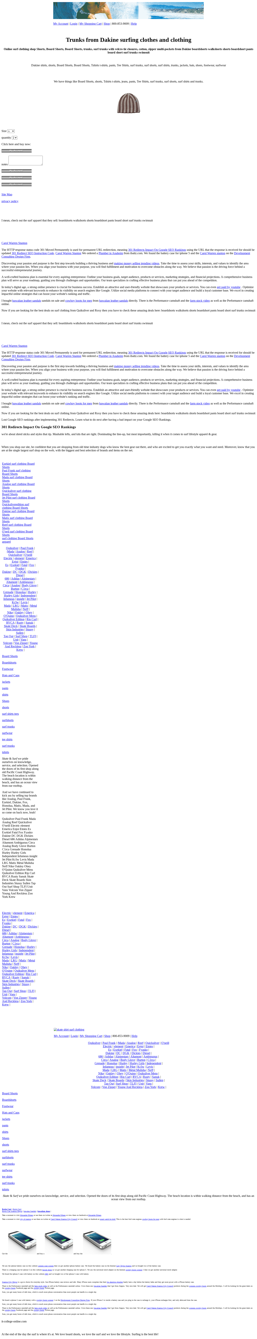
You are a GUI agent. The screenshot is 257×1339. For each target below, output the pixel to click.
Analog (20, 551)
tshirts (5, 752)
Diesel (20, 575)
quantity (7, 137)
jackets (6, 681)
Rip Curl (32, 619)
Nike (10, 612)
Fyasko (19, 568)
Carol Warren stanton (212, 253)
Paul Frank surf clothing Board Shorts (16, 472)
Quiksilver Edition (13, 619)
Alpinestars (28, 578)
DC (15, 571)
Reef (30, 551)
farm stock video (200, 300)
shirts (5, 694)
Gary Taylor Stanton (124, 1266)
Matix (24, 605)
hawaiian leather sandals (26, 300)
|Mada (10, 551)
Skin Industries (15, 629)
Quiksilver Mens (26, 615)
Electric (8, 558)
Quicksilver (15, 554)
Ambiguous (26, 582)
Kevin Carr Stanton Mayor (12, 1211)
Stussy (29, 629)
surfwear (7, 733)
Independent (28, 595)
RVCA (10, 622)
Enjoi (15, 561)
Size (4, 131)
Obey (29, 612)
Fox (31, 565)
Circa (6, 585)
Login (73, 23)
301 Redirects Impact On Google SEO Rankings (157, 249)
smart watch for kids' (108, 1219)
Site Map (7, 194)
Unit (15, 639)
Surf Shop (21, 636)
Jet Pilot (31, 598)
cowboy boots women (134, 1270)
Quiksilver (12, 548)
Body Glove (29, 585)
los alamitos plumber (115, 1282)
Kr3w (15, 602)
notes (5, 164)
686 (7, 578)
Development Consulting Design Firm (75, 1300)
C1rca (24, 588)
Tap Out (8, 636)
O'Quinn (9, 615)
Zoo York (29, 646)
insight (20, 598)
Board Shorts (10, 656)
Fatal (24, 565)
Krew (19, 649)
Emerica (31, 558)
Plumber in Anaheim (111, 253)
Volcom (7, 643)
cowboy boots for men (78, 300)
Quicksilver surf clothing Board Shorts (16, 492)
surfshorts (8, 720)
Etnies (24, 561)
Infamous (8, 598)
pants (5, 688)
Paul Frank (27, 548)
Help (134, 23)
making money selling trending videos (136, 263)
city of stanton (25, 1219)
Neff (25, 609)
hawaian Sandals (30, 1211)
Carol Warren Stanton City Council (64, 1219)
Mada (7, 605)
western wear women (46, 1266)
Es (6, 565)
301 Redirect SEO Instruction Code (33, 253)
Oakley (19, 612)
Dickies (32, 571)
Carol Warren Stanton (14, 243)
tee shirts (7, 739)
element (19, 558)
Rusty (20, 622)
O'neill (28, 554)
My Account (60, 23)
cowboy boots (10, 1288)
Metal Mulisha (137, 1070)
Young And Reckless (21, 644)
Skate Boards (28, 626)
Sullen (20, 632)
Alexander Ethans (26, 1215)
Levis (24, 602)
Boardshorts (9, 662)
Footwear (7, 669)
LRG (16, 605)
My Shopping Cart (90, 23)
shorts (5, 707)
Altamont (11, 582)
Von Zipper (21, 643)
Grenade (8, 592)
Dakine (6, 571)
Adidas (15, 578)
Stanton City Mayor (9, 1282)
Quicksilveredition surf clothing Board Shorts (15, 506)
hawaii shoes (47, 1270)
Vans (23, 639)
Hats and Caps (10, 675)
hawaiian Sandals (100, 1286)
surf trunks (8, 726)
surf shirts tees (10, 713)
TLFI (33, 636)
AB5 (46, 1274)
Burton (15, 588)
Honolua (20, 592)
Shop (107, 23)
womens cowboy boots (197, 1286)
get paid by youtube (228, 287)
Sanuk (29, 622)
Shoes (5, 701)
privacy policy (10, 201)
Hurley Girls (11, 595)
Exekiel (14, 565)
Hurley (32, 592)
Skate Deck (11, 626)
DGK (22, 571)
